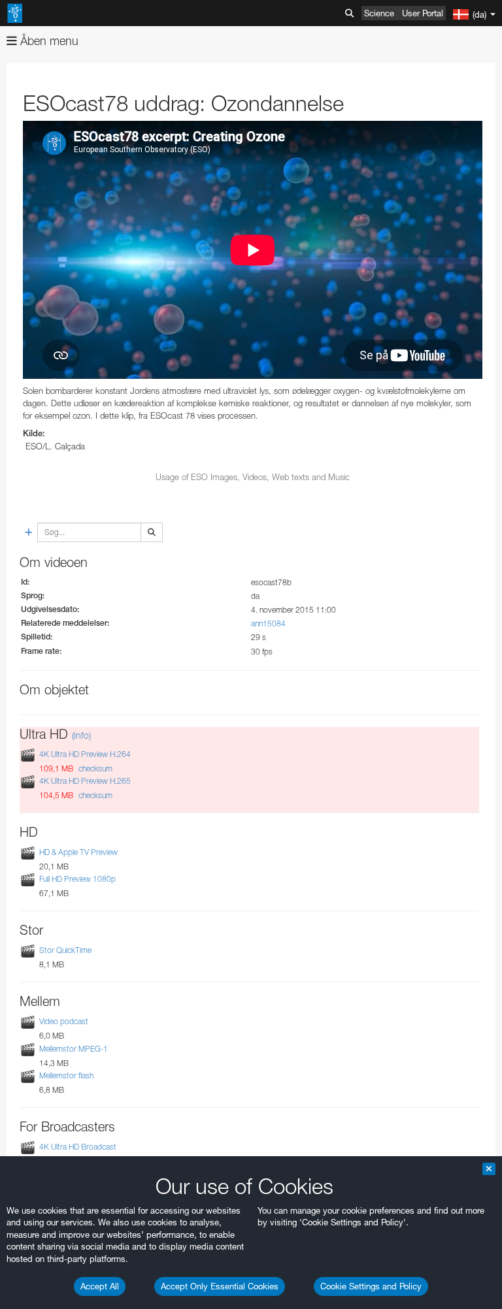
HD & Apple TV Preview (78, 852)
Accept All (99, 1286)
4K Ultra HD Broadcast (77, 1147)
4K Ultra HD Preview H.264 (85, 754)
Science (379, 13)
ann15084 (268, 623)
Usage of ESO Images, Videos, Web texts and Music (253, 477)
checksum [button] (94, 768)
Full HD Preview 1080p (77, 879)
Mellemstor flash (66, 1075)
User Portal (422, 13)
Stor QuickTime (65, 950)
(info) (81, 735)
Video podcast (63, 1021)
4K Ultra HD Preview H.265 (85, 781)
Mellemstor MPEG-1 (73, 1049)
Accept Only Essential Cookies (219, 1286)
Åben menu (47, 41)
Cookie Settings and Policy (371, 1286)
